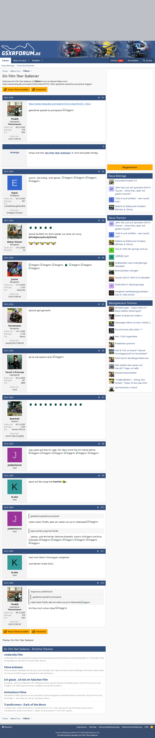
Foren (5, 60)
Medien (36, 60)
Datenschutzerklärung (132, 727)
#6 (103, 350)
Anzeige (14, 152)
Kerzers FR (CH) (18, 429)
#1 (103, 97)
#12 (102, 583)
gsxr (122, 255)
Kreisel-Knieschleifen (126, 372)
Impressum (82, 727)
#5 (103, 304)
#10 (102, 507)
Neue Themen (117, 218)
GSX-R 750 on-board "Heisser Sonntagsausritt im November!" (131, 352)
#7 (103, 397)
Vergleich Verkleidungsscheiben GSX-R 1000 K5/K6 (131, 293)
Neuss (22, 336)
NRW (23, 383)
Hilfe (146, 727)
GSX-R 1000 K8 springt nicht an (131, 248)
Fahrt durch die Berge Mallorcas (131, 358)
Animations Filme (15, 692)
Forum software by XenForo (78, 732)
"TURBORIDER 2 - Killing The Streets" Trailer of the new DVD (131, 381)
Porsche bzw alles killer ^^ (129, 329)
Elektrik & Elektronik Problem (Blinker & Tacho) (130, 208)
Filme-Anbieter (13, 667)
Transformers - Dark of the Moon (25, 704)
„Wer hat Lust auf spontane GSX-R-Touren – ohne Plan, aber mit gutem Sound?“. (133, 190)
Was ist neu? (19, 60)
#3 (103, 220)
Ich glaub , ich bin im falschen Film (26, 679)
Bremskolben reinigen (126, 270)
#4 (103, 257)
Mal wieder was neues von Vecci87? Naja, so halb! (129, 366)
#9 (103, 475)
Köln (23, 132)
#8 (103, 443)
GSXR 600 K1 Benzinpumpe (129, 284)
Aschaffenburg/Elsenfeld (14, 206)
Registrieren (129, 167)
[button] (28, 60)
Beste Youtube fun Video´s (128, 315)
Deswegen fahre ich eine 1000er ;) (133, 322)
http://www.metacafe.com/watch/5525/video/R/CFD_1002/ (60, 103)
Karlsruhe (21, 290)
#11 (102, 551)
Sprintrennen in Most (126, 387)
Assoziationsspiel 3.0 (126, 180)
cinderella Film (13, 654)
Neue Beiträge (8, 65)
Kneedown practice (125, 343)
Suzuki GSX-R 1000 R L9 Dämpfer (132, 277)
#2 (103, 171)
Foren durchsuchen (25, 65)
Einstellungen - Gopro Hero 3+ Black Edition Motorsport (131, 309)
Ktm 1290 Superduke (126, 336)
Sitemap (92, 727)
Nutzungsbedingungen (109, 727)
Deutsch (8, 727)
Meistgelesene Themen (123, 303)
